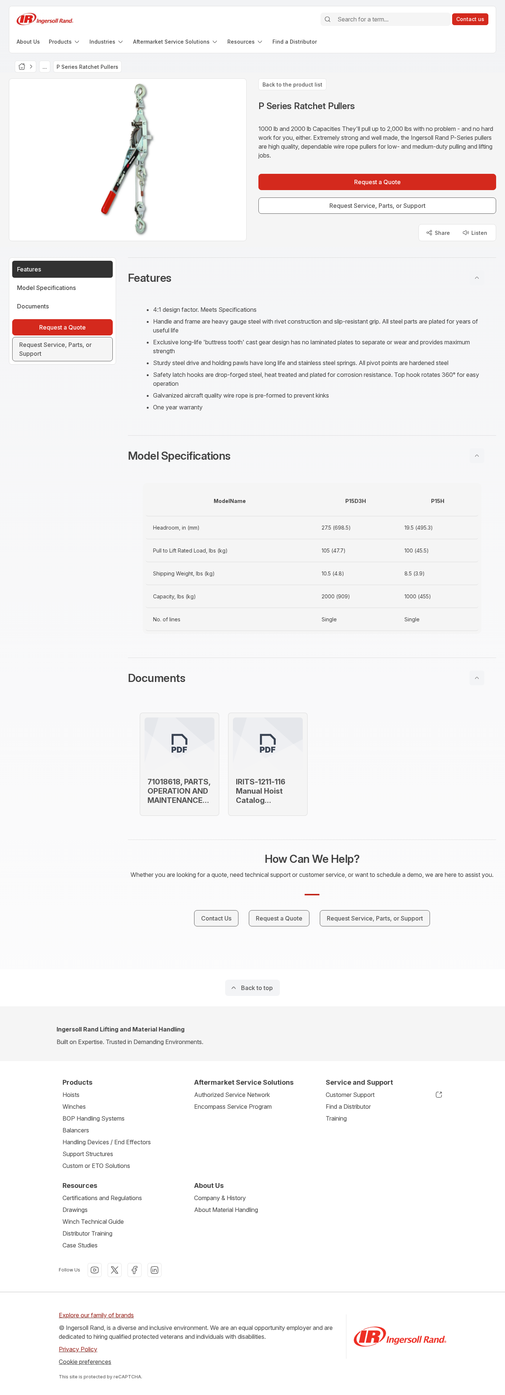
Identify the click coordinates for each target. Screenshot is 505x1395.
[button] (312, 278)
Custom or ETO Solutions (96, 1165)
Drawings (75, 1209)
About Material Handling (226, 1209)
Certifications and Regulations (102, 1198)
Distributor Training (87, 1233)
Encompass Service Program (233, 1106)
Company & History (220, 1198)
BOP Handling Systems (93, 1118)
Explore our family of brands (96, 1315)
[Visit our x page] (115, 1270)
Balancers (75, 1130)
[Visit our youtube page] (95, 1270)
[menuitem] (28, 41)
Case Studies (80, 1245)
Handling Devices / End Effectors (106, 1142)
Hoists (70, 1094)
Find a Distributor (348, 1106)
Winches (74, 1106)
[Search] (327, 19)
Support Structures (87, 1154)
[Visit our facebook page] (135, 1270)
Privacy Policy (78, 1349)
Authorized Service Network (232, 1094)
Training (336, 1118)
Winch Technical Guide (93, 1221)
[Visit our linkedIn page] (155, 1270)
